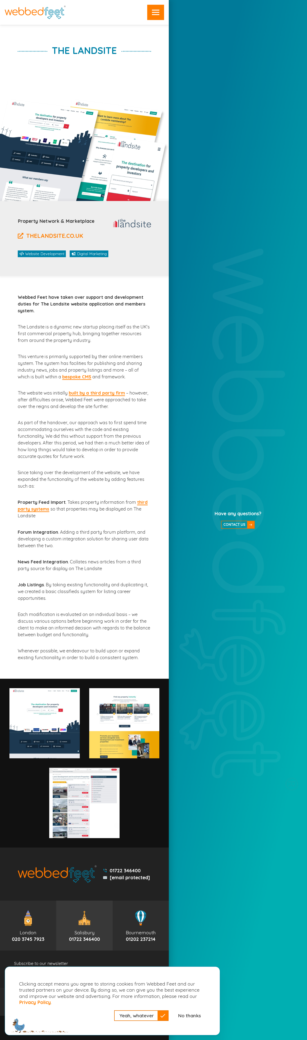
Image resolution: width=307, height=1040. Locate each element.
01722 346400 (125, 870)
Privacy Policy (35, 1002)
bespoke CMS (76, 376)
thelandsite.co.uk (54, 236)
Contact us (234, 524)
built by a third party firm (97, 393)
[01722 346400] (84, 926)
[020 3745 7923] (28, 926)
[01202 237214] (141, 926)
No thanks (189, 1015)
